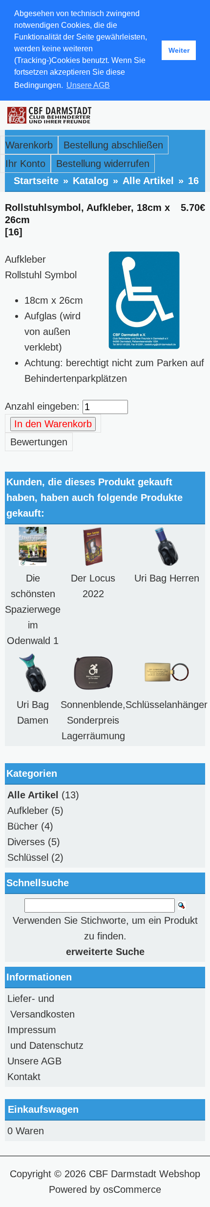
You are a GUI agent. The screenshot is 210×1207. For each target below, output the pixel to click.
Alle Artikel (148, 180)
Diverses (26, 841)
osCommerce (132, 1189)
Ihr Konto (25, 163)
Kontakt (24, 1076)
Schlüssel (27, 857)
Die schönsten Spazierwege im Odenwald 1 (33, 609)
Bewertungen (38, 442)
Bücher (22, 826)
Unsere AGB (34, 1061)
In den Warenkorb (53, 423)
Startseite (36, 180)
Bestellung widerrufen (102, 163)
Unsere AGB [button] (88, 85)
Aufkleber (27, 810)
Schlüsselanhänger (167, 704)
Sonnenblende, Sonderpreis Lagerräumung (93, 720)
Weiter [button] (178, 50)
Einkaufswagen (43, 1109)
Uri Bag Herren (166, 578)
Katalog (90, 180)
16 (193, 180)
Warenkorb (29, 145)
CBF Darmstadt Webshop (144, 1173)
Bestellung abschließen (113, 145)
